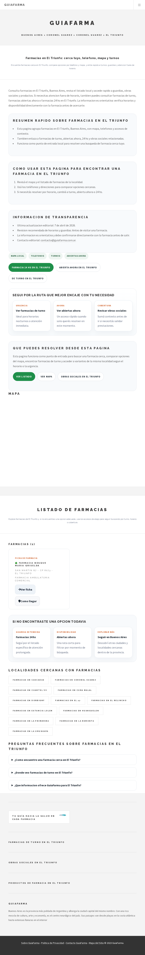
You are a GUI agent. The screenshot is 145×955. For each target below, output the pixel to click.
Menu (139, 5)
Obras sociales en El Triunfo (80, 376)
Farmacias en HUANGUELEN (81, 711)
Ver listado (24, 376)
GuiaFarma (14, 5)
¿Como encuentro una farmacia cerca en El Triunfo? (47, 760)
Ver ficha (26, 589)
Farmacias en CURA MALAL (75, 690)
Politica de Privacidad (52, 943)
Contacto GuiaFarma (76, 943)
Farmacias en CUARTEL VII (30, 690)
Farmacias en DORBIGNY (29, 700)
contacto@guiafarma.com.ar (58, 240)
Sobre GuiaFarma (30, 943)
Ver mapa (46, 376)
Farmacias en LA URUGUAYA (30, 731)
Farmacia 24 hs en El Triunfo (31, 267)
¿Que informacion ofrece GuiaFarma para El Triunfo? (47, 785)
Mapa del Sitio (96, 943)
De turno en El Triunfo (28, 278)
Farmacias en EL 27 (68, 700)
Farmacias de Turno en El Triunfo (36, 842)
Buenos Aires (32, 35)
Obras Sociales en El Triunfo (32, 862)
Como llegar (29, 601)
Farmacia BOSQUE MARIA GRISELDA (30, 564)
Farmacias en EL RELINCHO (109, 700)
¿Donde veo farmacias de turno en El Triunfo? (43, 772)
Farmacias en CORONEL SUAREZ (75, 680)
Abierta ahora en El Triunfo (78, 267)
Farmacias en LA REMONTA (77, 721)
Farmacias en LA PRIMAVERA (31, 721)
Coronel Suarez (59, 35)
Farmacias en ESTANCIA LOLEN (33, 711)
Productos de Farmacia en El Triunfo (39, 883)
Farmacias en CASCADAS (28, 680)
